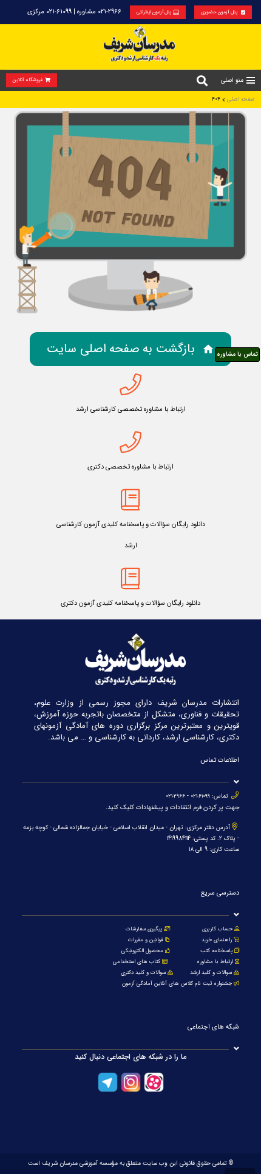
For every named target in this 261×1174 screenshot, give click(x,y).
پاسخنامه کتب (216, 951)
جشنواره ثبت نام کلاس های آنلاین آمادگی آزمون (177, 983)
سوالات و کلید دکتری (143, 973)
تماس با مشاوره (237, 354)
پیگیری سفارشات (144, 929)
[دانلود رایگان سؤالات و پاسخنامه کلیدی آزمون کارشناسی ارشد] (130, 500)
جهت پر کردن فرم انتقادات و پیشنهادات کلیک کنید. (172, 807)
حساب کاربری (217, 929)
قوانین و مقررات (145, 940)
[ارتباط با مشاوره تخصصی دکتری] (130, 442)
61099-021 (200, 796)
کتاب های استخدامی (136, 962)
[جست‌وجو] (202, 80)
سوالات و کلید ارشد (211, 973)
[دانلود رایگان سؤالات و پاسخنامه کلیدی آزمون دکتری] (130, 579)
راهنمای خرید (217, 940)
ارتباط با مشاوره (214, 962)
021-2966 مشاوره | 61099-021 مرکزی (74, 12)
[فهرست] (251, 80)
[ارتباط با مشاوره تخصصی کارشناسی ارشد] (130, 385)
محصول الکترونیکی (142, 951)
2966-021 (175, 796)
